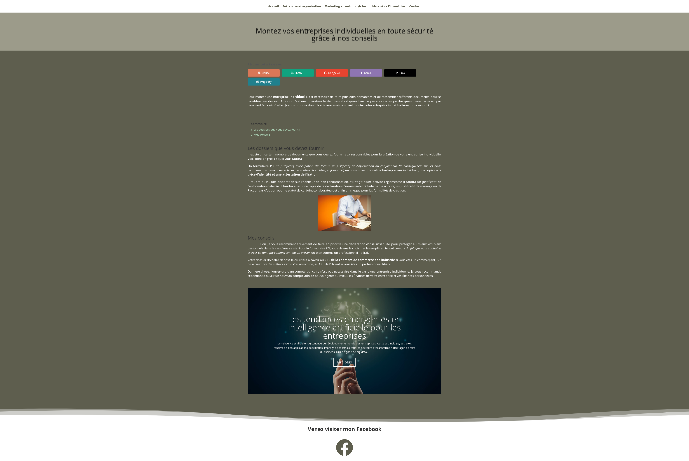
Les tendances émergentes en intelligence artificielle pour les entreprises (344, 327)
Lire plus (344, 362)
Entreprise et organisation (302, 6)
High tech (361, 6)
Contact (415, 6)
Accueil (273, 6)
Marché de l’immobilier (388, 6)
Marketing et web (338, 6)
